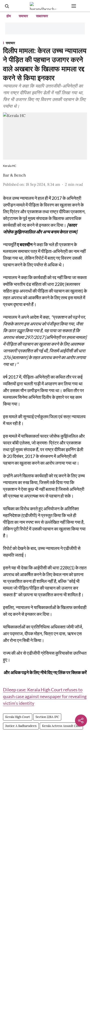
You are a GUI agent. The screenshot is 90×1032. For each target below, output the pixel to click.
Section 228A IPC (47, 717)
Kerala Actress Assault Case (61, 726)
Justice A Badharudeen (20, 726)
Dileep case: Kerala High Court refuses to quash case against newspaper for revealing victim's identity (44, 696)
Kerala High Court (17, 717)
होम (8, 16)
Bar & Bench (14, 175)
